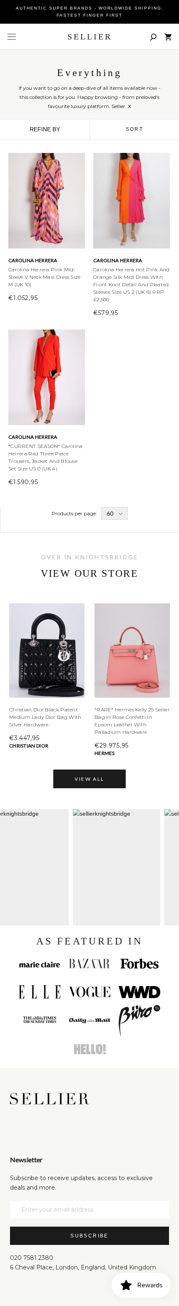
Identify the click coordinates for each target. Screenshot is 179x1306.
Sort (135, 129)
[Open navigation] (11, 37)
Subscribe (89, 1236)
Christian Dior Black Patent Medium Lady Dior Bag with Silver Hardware (45, 717)
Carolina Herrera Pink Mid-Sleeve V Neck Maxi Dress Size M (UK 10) (44, 277)
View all (89, 779)
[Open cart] (168, 37)
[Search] (153, 36)
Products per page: (74, 513)
